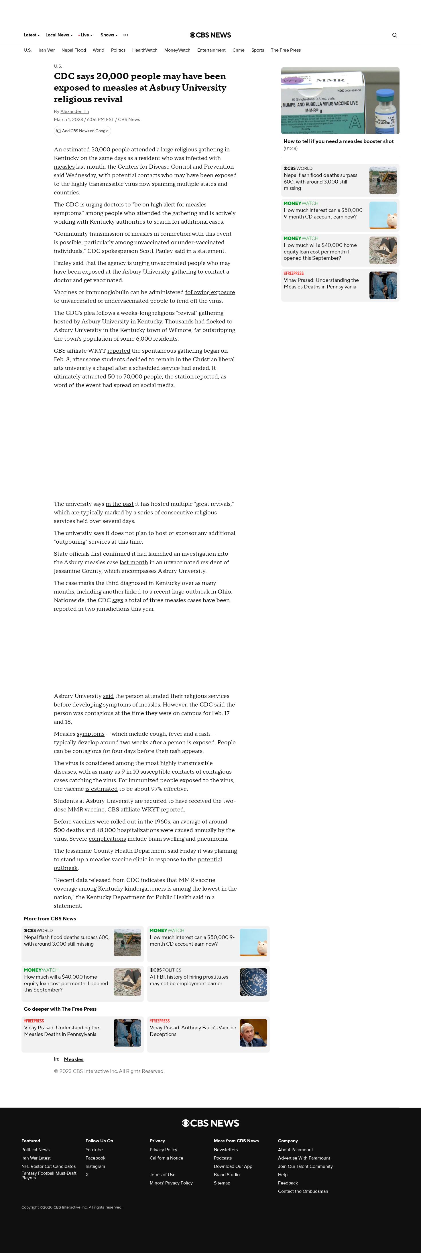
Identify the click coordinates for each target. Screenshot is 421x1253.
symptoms (91, 734)
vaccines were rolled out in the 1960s (121, 821)
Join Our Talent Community (305, 1166)
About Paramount (295, 1149)
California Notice (166, 1158)
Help (283, 1174)
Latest (31, 35)
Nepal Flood (74, 50)
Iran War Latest (36, 1158)
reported (118, 351)
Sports (257, 50)
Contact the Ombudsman (303, 1191)
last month (134, 562)
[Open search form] (394, 35)
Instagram (95, 1166)
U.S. (28, 50)
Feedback (288, 1183)
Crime (239, 50)
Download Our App (233, 1166)
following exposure (210, 292)
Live (85, 35)
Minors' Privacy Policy (171, 1183)
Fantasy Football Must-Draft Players (48, 1175)
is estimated (101, 789)
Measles (73, 1059)
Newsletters (226, 1149)
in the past (120, 504)
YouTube (94, 1149)
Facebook (95, 1158)
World (98, 50)
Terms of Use (163, 1174)
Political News (35, 1149)
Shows (108, 35)
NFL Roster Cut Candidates (48, 1166)
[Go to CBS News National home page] (210, 35)
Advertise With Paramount (304, 1158)
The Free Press (286, 50)
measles (64, 167)
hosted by (67, 321)
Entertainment (211, 50)
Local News (58, 35)
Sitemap (222, 1183)
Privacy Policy (163, 1149)
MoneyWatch (177, 50)
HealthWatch (145, 50)
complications (107, 839)
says (117, 600)
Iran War (47, 50)
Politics (118, 50)
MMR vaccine (86, 809)
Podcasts (223, 1158)
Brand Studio (227, 1174)
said (108, 696)
